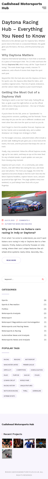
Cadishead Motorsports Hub (18, 424)
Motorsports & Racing (11, 331)
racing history (9, 386)
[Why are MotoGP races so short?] (7, 454)
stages (37, 375)
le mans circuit (9, 380)
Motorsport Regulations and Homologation (21, 322)
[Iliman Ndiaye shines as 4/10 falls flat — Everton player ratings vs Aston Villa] (30, 443)
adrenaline (37, 391)
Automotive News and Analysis (18, 224)
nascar (26, 375)
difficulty (7, 370)
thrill (25, 391)
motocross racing (11, 391)
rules (6, 375)
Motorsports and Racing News (15, 326)
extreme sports (9, 396)
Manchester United (11, 365)
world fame (24, 380)
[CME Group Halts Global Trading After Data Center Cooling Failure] (41, 443)
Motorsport (7, 318)
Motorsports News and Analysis (16, 340)
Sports (5, 300)
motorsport (30, 359)
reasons (17, 359)
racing (6, 359)
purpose (16, 375)
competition (21, 370)
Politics (5, 309)
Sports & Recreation (10, 304)
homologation (37, 370)
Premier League (28, 365)
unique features (26, 386)
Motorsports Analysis (11, 313)
